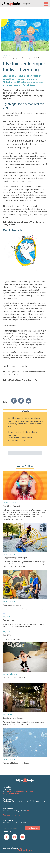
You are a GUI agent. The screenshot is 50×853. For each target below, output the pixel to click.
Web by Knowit (25, 850)
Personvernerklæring (11, 815)
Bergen (26, 3)
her (6, 803)
